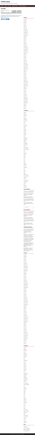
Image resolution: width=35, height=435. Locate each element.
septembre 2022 (26, 85)
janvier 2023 (25, 80)
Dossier (25, 363)
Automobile (25, 115)
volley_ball (25, 185)
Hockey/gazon (26, 143)
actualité (25, 112)
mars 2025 (25, 43)
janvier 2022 (25, 97)
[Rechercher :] (29, 207)
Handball (25, 140)
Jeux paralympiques (26, 384)
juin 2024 (25, 56)
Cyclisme (25, 126)
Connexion (25, 426)
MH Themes (22, 434)
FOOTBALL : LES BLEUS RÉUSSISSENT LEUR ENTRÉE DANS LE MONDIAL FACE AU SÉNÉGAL (28, 236)
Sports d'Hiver (25, 174)
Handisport (25, 377)
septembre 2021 (26, 102)
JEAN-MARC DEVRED (9, 14)
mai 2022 (25, 91)
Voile (24, 184)
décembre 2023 (26, 64)
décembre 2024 (26, 47)
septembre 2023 (26, 304)
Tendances (25, 177)
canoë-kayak (25, 125)
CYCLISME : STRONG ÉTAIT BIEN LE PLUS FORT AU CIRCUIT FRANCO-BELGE (29, 240)
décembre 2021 (26, 98)
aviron (24, 116)
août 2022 (25, 87)
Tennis (24, 178)
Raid (24, 168)
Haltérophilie (25, 139)
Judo (24, 150)
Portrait (25, 401)
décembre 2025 (26, 266)
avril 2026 (25, 25)
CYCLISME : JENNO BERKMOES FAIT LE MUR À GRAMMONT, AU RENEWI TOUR (29, 200)
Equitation (25, 130)
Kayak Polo (25, 153)
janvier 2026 (25, 29)
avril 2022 (25, 92)
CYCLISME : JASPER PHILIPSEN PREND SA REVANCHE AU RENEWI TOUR (28, 203)
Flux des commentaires (27, 429)
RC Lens (25, 170)
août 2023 (25, 70)
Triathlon (25, 418)
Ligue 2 (25, 157)
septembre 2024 (26, 287)
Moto (24, 161)
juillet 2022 (25, 88)
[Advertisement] (29, 12)
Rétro (24, 171)
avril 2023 (25, 311)
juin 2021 (25, 342)
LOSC (24, 394)
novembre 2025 (26, 32)
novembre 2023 (26, 301)
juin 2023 (25, 73)
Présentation (25, 167)
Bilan (24, 122)
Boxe (24, 123)
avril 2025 (25, 42)
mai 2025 (25, 40)
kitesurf (25, 154)
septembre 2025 (26, 35)
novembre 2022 (26, 318)
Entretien (25, 129)
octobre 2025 (25, 33)
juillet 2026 (25, 256)
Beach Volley (25, 356)
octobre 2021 (25, 101)
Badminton (25, 118)
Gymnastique (25, 137)
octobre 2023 (25, 67)
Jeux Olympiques (26, 147)
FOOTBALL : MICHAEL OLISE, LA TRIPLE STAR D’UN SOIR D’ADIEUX (28, 250)
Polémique (25, 164)
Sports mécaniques (26, 175)
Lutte (24, 160)
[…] (7, 17)
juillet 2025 (25, 273)
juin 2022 (25, 325)
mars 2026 (25, 26)
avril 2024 (25, 294)
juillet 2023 (25, 71)
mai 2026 (25, 23)
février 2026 (25, 263)
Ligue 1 (25, 156)
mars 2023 (25, 77)
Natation (25, 163)
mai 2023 (25, 74)
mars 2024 (25, 60)
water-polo (25, 187)
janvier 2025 (25, 46)
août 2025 (25, 36)
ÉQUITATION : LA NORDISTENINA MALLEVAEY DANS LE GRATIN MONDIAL (28, 194)
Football (25, 370)
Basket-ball (25, 119)
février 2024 (25, 61)
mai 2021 (25, 108)
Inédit (24, 146)
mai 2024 (25, 57)
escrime (25, 132)
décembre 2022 (26, 81)
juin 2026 (25, 22)
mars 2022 (25, 94)
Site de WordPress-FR (27, 430)
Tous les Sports (26, 181)
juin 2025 (25, 39)
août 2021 (25, 104)
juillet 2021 (25, 105)
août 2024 (25, 53)
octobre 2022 (25, 84)
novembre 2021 (26, 335)
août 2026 (25, 19)
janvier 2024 (25, 63)
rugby (24, 408)
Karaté (24, 387)
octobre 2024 (25, 50)
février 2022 (25, 95)
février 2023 (25, 78)
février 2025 (25, 280)
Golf (24, 136)
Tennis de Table (26, 415)
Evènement (25, 133)
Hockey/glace (25, 144)
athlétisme (25, 113)
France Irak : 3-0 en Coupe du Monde (29, 234)
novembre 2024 (26, 49)
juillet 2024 (25, 54)
